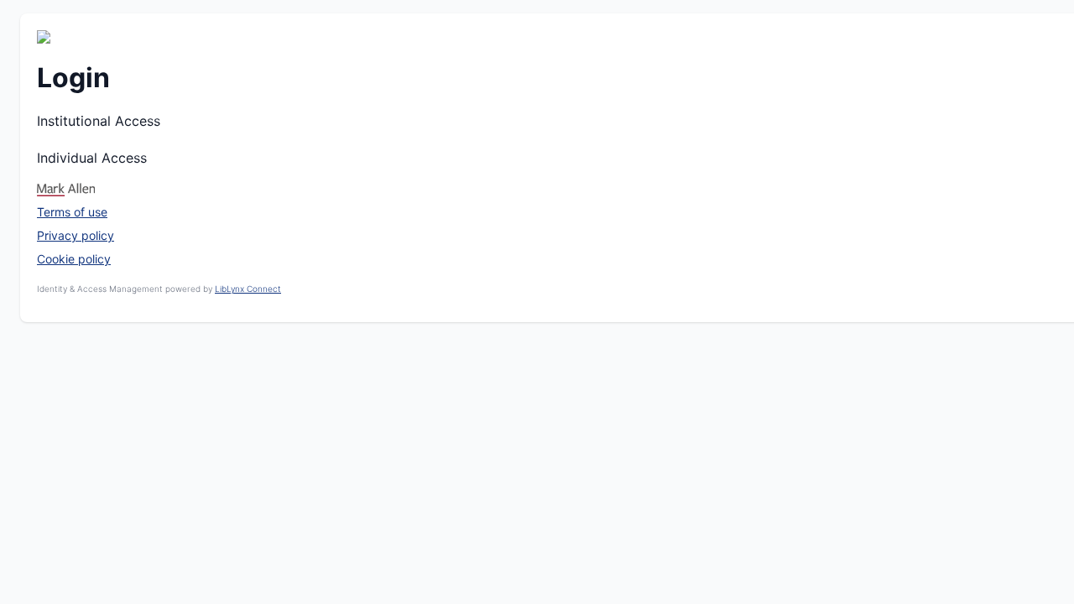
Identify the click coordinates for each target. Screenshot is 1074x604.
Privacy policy (75, 235)
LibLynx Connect (248, 289)
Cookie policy (74, 259)
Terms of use (72, 212)
